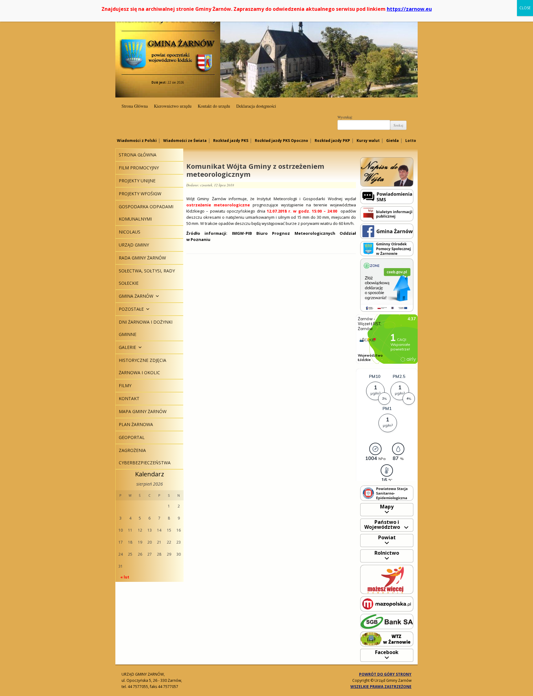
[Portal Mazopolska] (387, 603)
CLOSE (525, 7)
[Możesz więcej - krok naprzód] (387, 579)
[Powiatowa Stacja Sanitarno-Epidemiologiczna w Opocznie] (387, 492)
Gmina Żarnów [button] (136, 296)
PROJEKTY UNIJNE (137, 181)
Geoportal (132, 437)
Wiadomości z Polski (137, 140)
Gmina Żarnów (167, 43)
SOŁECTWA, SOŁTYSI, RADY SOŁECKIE (147, 277)
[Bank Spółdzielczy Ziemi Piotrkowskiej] (387, 621)
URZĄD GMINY (134, 245)
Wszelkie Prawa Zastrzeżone (380, 686)
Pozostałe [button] (131, 309)
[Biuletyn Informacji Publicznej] (387, 213)
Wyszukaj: (345, 116)
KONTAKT (129, 398)
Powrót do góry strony (385, 674)
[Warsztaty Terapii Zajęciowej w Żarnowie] (387, 638)
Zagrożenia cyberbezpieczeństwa (145, 456)
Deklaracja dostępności (256, 106)
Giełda (392, 140)
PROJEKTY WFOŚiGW (140, 194)
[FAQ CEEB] (387, 284)
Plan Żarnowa (136, 424)
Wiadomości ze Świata (185, 140)
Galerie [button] (127, 347)
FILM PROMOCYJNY (139, 168)
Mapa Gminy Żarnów (143, 411)
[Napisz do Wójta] (387, 171)
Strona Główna (135, 106)
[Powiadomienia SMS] (387, 196)
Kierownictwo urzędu (173, 106)
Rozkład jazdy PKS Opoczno (281, 140)
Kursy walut (368, 140)
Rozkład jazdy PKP (332, 140)
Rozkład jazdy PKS (230, 140)
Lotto (410, 140)
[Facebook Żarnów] (387, 231)
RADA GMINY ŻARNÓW (142, 258)
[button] (156, 296)
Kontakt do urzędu (214, 106)
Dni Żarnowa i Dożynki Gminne (145, 328)
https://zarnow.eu (409, 9)
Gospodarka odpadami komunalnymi (146, 213)
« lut (124, 577)
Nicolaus (129, 232)
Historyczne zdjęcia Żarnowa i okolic (142, 366)
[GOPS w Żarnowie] (387, 248)
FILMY (125, 385)
